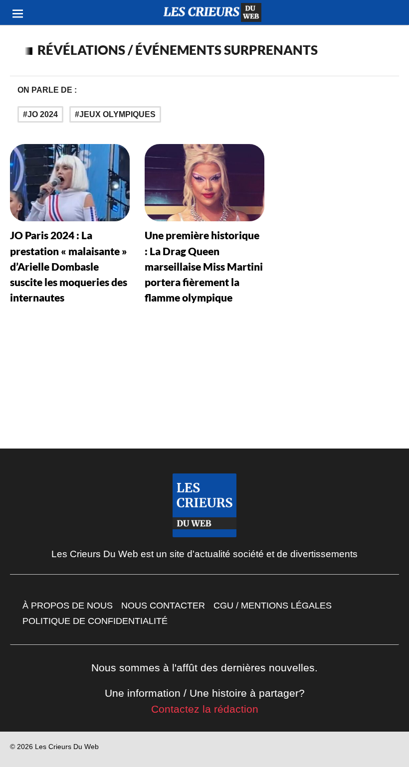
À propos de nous (67, 606)
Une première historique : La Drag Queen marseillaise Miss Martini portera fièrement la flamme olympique (204, 266)
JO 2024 (42, 114)
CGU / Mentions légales (272, 606)
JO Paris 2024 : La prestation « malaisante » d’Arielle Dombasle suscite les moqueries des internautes (68, 266)
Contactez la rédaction (204, 709)
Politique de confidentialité (95, 621)
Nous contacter (163, 606)
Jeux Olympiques (117, 114)
